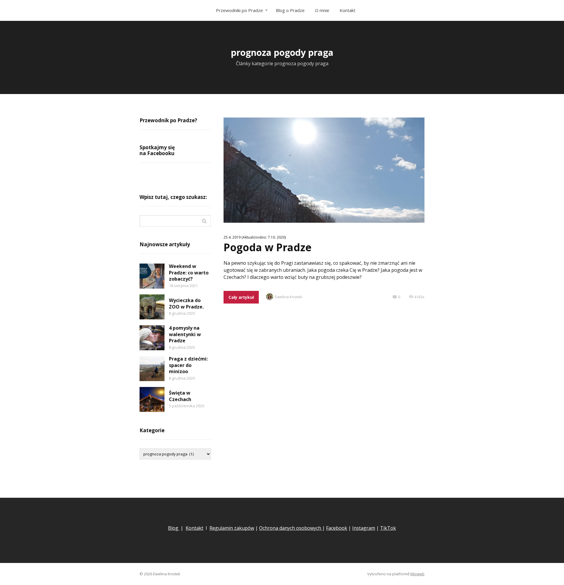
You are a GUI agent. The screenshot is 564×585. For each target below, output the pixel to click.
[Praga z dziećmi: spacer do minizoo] (152, 368)
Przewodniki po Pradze (239, 10)
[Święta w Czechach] (152, 399)
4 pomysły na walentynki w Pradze (185, 334)
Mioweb (417, 573)
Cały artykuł (241, 297)
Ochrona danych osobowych (290, 528)
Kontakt (347, 10)
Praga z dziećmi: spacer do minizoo (188, 365)
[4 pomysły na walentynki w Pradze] (152, 337)
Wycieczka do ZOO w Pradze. (186, 303)
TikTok (388, 528)
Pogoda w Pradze (268, 247)
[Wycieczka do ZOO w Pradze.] (152, 306)
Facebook (336, 528)
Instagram (363, 528)
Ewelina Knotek (288, 296)
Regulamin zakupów (231, 528)
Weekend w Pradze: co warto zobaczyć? (189, 272)
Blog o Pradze (290, 10)
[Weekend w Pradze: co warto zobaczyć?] (152, 276)
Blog (173, 528)
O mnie (322, 10)
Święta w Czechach (180, 396)
